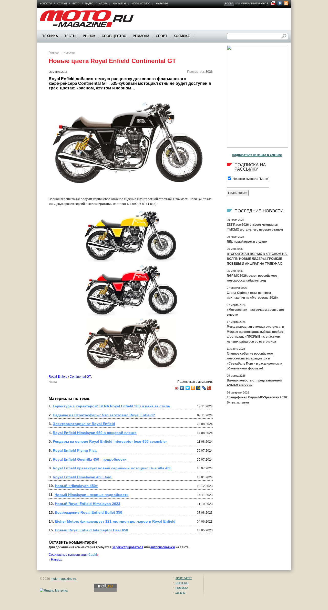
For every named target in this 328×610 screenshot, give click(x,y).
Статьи (62, 3)
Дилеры (180, 592)
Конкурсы (119, 3)
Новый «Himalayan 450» (76, 486)
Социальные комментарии (74, 554)
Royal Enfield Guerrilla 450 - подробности (90, 459)
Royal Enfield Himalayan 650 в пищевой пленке (95, 433)
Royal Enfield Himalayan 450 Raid (82, 477)
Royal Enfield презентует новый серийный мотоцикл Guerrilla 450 (112, 468)
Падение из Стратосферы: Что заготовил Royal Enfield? (104, 415)
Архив (103, 3)
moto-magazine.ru (63, 579)
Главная (54, 52)
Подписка (182, 587)
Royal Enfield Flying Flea (75, 450)
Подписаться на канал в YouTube (257, 155)
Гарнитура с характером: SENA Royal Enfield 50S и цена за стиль (111, 406)
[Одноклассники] (193, 388)
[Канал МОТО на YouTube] (273, 3)
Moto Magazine (50, 12)
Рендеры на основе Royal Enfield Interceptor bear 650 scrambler (110, 441)
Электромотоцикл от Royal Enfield (84, 424)
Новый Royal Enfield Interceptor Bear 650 (91, 530)
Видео (89, 3)
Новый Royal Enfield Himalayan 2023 (87, 504)
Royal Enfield (58, 376)
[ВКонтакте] (182, 388)
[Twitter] (187, 388)
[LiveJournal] (204, 388)
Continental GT (80, 376)
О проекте (182, 583)
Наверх (56, 559)
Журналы (162, 3)
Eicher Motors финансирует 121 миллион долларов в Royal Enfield (115, 521)
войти (229, 3)
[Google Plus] (209, 388)
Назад (53, 381)
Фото (76, 3)
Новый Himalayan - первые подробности (92, 495)
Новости (46, 3)
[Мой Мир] (198, 388)
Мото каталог (141, 3)
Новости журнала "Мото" (250, 179)
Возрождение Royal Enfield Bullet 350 (89, 512)
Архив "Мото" (184, 578)
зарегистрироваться (254, 3)
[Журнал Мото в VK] (280, 3)
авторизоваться (162, 547)
